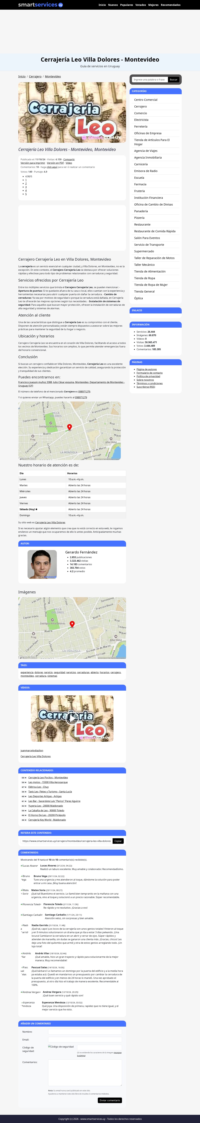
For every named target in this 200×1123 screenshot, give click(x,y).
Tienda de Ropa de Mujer (151, 285)
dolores (39, 672)
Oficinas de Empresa (147, 133)
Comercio (140, 113)
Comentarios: (29, 1062)
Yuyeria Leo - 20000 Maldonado (45, 805)
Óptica (138, 298)
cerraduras (83, 672)
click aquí (52, 167)
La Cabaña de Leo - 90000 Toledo (46, 810)
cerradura (40, 675)
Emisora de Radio (146, 171)
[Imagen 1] (41, 654)
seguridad (59, 672)
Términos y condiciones (150, 383)
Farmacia (140, 184)
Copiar (118, 841)
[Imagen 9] (82, 654)
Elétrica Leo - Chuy (38, 786)
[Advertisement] (100, 31)
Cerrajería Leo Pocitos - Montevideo (48, 777)
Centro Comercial (145, 100)
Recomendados (171, 5)
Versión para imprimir (33, 163)
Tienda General (144, 291)
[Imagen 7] (72, 654)
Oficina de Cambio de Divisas (153, 204)
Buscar (173, 79)
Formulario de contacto (150, 372)
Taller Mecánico (144, 265)
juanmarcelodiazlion (32, 750)
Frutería (139, 191)
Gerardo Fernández (81, 552)
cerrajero (116, 672)
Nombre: (27, 1031)
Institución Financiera (148, 198)
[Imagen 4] (56, 654)
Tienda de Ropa (144, 278)
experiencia (27, 672)
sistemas (52, 675)
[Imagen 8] (77, 654)
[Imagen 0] (36, 654)
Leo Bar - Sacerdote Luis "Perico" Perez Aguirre (54, 801)
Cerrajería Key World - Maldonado (47, 819)
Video (69, 163)
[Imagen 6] (67, 654)
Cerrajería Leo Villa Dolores (50, 522)
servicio (48, 672)
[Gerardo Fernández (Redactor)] (42, 564)
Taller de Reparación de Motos (154, 258)
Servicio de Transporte (149, 245)
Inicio (102, 5)
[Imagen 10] (88, 654)
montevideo (27, 675)
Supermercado (144, 251)
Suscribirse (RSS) (146, 386)
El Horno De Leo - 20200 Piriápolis (47, 815)
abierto (95, 672)
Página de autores (147, 369)
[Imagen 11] (93, 654)
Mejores (153, 5)
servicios (71, 672)
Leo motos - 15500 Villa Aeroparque (48, 782)
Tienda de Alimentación (150, 271)
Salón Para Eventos (147, 238)
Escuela (139, 178)
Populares (126, 5)
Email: (25, 1039)
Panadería (141, 211)
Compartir (69, 159)
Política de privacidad (148, 376)
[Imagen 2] (46, 654)
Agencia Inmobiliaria (148, 157)
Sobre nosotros (145, 379)
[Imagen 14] (108, 654)
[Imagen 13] (103, 654)
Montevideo (53, 76)
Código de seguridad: (28, 1049)
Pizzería (139, 218)
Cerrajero (35, 76)
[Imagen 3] (51, 654)
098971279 (84, 391)
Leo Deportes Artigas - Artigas (45, 796)
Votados (140, 5)
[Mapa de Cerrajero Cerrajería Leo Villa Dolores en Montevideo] (69, 430)
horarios (104, 672)
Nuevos (113, 5)
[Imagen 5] (62, 654)
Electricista (141, 120)
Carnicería (141, 164)
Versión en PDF (55, 163)
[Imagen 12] (98, 654)
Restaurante (142, 224)
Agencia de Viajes (145, 151)
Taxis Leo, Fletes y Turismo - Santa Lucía (50, 791)
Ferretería (140, 126)
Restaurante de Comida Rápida (155, 231)
